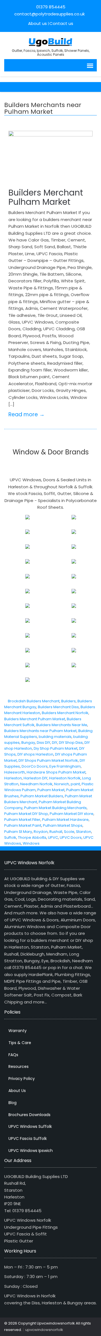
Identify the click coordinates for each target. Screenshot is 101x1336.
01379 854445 (50, 7)
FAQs (13, 1055)
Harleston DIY (35, 778)
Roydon (41, 831)
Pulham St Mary (18, 831)
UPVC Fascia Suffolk (27, 1138)
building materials (55, 736)
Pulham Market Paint (22, 825)
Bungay (28, 742)
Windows (31, 843)
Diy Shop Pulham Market (55, 748)
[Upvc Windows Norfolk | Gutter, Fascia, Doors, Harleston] (50, 42)
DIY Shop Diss (71, 742)
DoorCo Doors (35, 766)
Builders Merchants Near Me (61, 725)
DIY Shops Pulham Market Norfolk (48, 760)
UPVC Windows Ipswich (30, 1150)
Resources (18, 1066)
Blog (12, 1102)
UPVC (53, 837)
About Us (17, 1090)
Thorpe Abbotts (32, 837)
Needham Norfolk (36, 784)
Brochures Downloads (29, 1114)
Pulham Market (51, 790)
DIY (54, 742)
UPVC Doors (71, 837)
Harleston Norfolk (65, 778)
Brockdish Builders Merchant (33, 701)
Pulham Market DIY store (71, 813)
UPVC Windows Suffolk (30, 1126)
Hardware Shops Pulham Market (56, 772)
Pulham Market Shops (62, 825)
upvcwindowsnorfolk (44, 1329)
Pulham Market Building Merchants (55, 807)
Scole (69, 831)
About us (37, 23)
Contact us (61, 23)
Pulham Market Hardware (65, 819)
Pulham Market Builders (41, 796)
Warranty (17, 1030)
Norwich (61, 784)
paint (75, 784)
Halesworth (14, 772)
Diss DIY (43, 742)
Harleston (13, 778)
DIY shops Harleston (35, 754)
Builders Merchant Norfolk (65, 712)
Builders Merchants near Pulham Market (40, 730)
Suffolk (10, 837)
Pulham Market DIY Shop (26, 813)
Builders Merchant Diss (58, 707)
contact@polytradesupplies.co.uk (49, 14)
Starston (83, 831)
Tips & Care (19, 1042)
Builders (68, 701)
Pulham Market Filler (22, 819)
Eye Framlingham (65, 766)
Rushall (55, 831)
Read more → (26, 414)
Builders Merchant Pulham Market (45, 197)
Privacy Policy (21, 1078)
